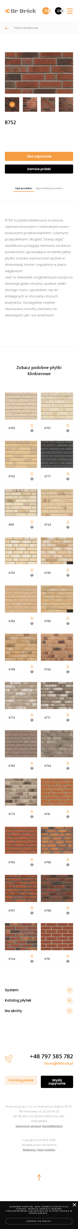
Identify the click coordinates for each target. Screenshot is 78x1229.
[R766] (21, 647)
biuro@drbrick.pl (58, 1063)
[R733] (21, 550)
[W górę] (39, 1177)
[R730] (57, 550)
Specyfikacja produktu (49, 188)
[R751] (57, 936)
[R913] (21, 502)
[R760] (21, 743)
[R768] (57, 888)
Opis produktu (23, 188)
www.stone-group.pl (28, 1126)
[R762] (21, 599)
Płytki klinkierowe (26, 28)
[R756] (57, 599)
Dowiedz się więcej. (39, 1221)
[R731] (57, 791)
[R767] (21, 888)
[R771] (57, 695)
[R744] (21, 936)
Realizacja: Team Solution (39, 1150)
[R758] (57, 840)
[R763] (21, 406)
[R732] (21, 454)
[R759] (21, 840)
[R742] (57, 502)
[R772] (21, 695)
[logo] (20, 11)
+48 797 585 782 (51, 1056)
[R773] (21, 791)
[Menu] (70, 11)
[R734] (57, 647)
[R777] (57, 454)
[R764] (57, 743)
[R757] (57, 406)
